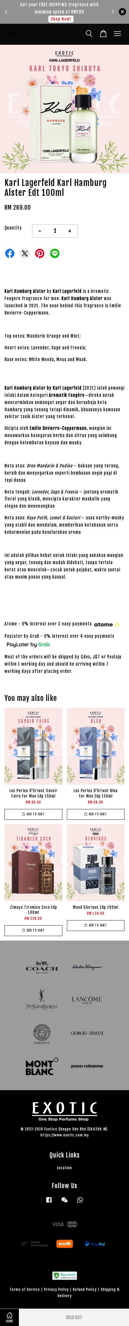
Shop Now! (61, 19)
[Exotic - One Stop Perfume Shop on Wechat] (64, 1202)
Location (64, 1168)
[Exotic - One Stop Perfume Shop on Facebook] (49, 1202)
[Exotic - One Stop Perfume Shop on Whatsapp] (80, 1202)
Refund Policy (85, 1289)
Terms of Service (25, 1289)
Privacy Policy (56, 1289)
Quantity (13, 227)
